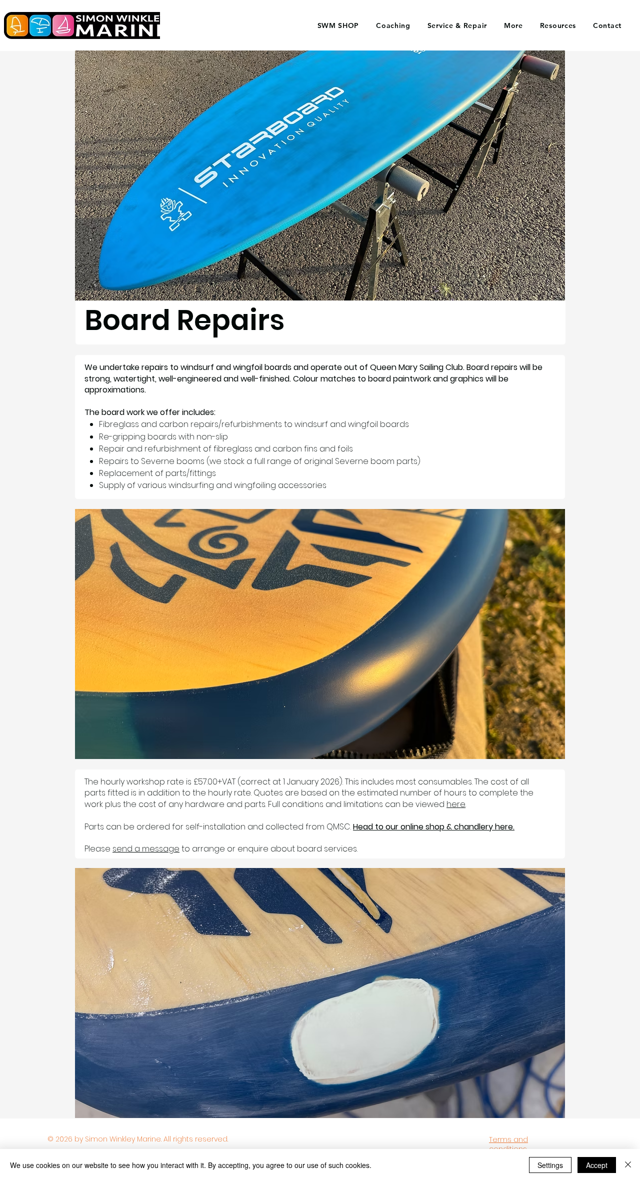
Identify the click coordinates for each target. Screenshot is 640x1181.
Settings (550, 1165)
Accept (597, 1165)
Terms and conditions (508, 1144)
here (456, 804)
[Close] (628, 1165)
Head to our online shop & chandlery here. (433, 826)
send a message (146, 848)
